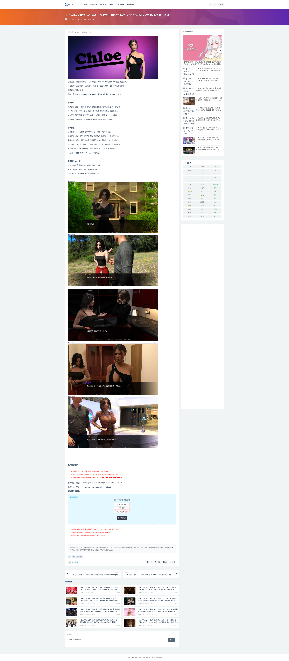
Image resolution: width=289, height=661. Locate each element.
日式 (202, 198)
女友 (202, 191)
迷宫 (202, 212)
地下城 (190, 191)
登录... (71, 639)
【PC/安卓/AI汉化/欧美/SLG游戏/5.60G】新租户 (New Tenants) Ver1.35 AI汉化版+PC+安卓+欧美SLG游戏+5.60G (99, 600)
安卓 (215, 191)
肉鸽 (215, 209)
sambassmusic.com (144, 657)
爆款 (202, 205)
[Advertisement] (202, 316)
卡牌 (202, 188)
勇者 (189, 188)
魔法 (202, 216)
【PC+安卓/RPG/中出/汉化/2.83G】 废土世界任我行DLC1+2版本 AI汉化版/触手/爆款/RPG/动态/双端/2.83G (208, 110)
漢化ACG (102, 4)
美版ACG (121, 4)
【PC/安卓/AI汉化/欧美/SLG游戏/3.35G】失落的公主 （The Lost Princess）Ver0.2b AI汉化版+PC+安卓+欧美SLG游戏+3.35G (158, 622)
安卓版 (82, 592)
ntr (202, 177)
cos (215, 170)
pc (215, 177)
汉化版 (79, 557)
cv (189, 173)
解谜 (189, 212)
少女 (202, 195)
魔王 (215, 216)
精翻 (202, 209)
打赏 (150, 562)
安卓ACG (93, 4)
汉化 (189, 202)
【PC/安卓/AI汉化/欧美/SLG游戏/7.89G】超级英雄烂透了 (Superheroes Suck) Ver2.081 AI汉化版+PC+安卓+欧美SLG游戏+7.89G (158, 611)
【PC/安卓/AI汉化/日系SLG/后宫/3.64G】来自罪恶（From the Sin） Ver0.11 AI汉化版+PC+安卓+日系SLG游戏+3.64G (99, 589)
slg (74, 557)
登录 (221, 4)
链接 (173, 562)
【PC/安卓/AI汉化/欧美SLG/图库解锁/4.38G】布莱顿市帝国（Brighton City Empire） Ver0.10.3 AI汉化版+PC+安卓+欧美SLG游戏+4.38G (100, 611)
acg (75, 562)
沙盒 (215, 202)
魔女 (189, 216)
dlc (215, 173)
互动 (189, 184)
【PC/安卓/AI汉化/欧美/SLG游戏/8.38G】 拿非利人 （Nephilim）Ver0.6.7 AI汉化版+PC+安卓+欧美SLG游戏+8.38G (157, 589)
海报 (165, 562)
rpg (190, 181)
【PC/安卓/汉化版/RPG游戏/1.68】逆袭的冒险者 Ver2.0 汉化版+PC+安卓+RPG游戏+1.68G (208, 120)
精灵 (189, 209)
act (190, 166)
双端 (215, 188)
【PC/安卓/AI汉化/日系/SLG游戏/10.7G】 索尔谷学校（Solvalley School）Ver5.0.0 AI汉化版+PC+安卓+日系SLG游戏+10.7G (157, 600)
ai (69, 557)
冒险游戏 (215, 184)
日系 (215, 198)
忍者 (215, 195)
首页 (85, 4)
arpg (189, 170)
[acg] (66, 19)
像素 (202, 184)
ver (215, 181)
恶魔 (189, 198)
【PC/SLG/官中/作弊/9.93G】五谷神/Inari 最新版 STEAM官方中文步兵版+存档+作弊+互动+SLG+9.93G (209, 70)
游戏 (189, 205)
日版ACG (112, 4)
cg (202, 170)
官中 (189, 195)
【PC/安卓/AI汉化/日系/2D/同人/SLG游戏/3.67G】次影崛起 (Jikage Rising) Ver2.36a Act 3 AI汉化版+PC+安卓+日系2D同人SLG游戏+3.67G (99, 622)
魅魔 (215, 212)
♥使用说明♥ (131, 4)
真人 (215, 205)
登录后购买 (122, 518)
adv (202, 166)
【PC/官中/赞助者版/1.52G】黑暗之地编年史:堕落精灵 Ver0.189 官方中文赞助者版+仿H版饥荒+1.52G (208, 90)
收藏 (158, 562)
